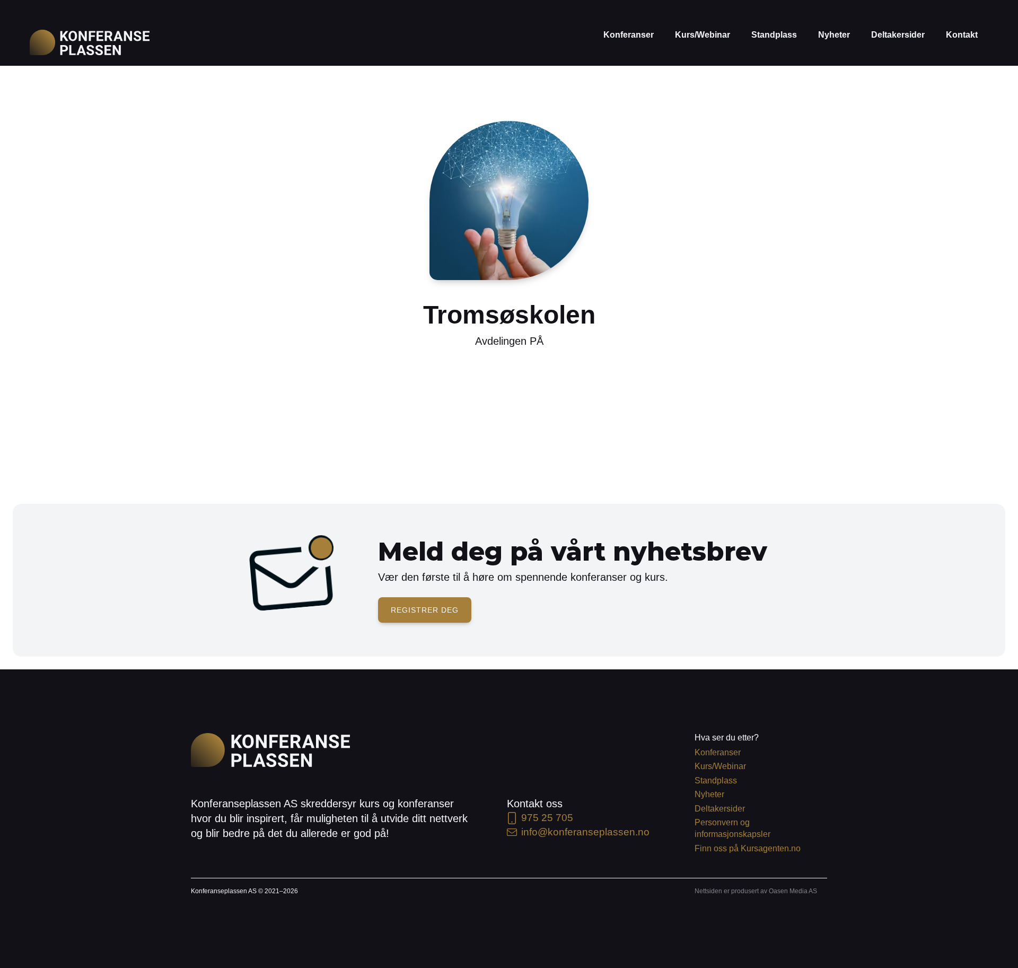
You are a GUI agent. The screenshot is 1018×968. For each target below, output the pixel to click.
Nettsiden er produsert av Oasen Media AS (756, 891)
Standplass (774, 34)
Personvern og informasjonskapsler (732, 828)
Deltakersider (898, 34)
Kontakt (962, 34)
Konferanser (628, 34)
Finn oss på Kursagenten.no (748, 848)
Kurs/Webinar (702, 34)
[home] (90, 42)
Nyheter (834, 34)
